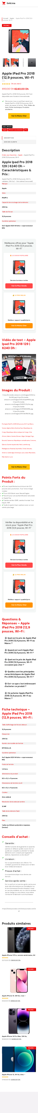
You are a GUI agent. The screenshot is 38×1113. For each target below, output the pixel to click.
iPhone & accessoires (16, 130)
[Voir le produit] (19, 267)
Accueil (5, 18)
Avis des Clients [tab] (10, 142)
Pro (26, 130)
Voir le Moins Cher (19, 116)
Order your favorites (9, 155)
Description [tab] (9, 138)
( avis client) (16, 84)
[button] (19, 640)
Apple (12, 18)
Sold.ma (11, 3)
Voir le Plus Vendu (19, 286)
